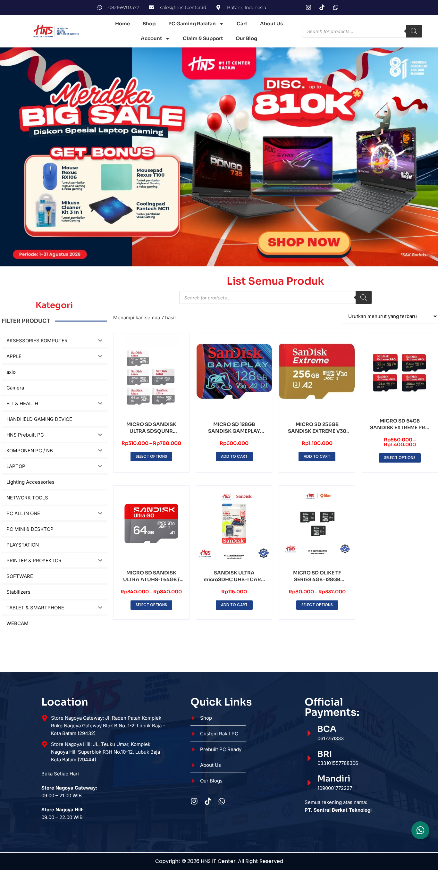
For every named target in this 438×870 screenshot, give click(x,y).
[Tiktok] (208, 801)
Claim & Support (203, 38)
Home (122, 24)
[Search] (414, 31)
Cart (242, 24)
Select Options (151, 456)
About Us (271, 24)
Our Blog (246, 38)
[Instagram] (194, 801)
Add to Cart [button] (234, 456)
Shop (149, 24)
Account (151, 38)
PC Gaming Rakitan (192, 24)
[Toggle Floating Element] (420, 830)
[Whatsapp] (221, 801)
